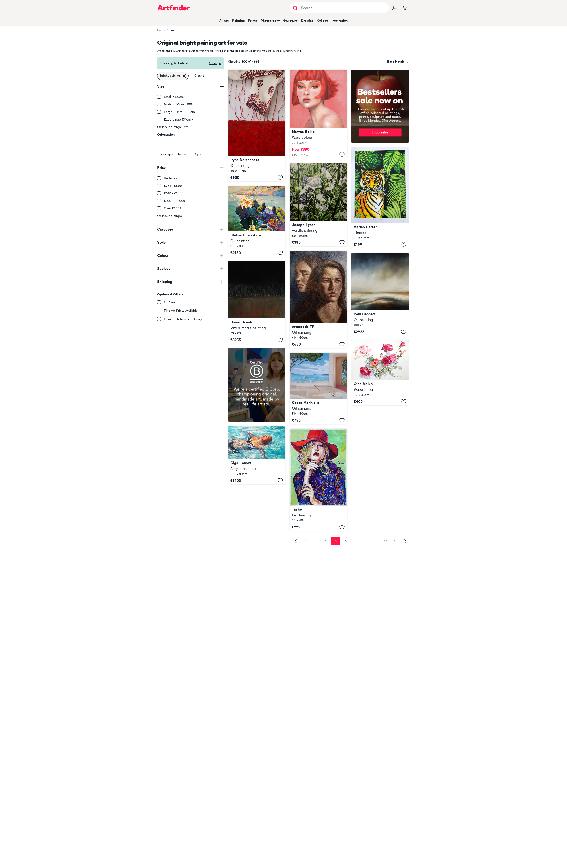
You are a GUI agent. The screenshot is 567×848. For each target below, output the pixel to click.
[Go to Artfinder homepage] (173, 7)
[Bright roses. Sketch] (380, 372)
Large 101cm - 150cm (179, 112)
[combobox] (398, 62)
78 (395, 611)
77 (385, 611)
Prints (252, 21)
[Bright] (318, 114)
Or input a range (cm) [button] (173, 127)
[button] (398, 62)
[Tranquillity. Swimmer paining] (256, 455)
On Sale (169, 302)
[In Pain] (256, 125)
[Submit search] (295, 7)
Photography (270, 21)
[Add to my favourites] (280, 177)
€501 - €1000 (173, 193)
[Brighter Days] (380, 294)
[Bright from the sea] (318, 388)
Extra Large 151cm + (179, 119)
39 (365, 611)
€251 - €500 (173, 186)
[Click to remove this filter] (184, 76)
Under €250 (172, 178)
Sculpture (290, 21)
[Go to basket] (404, 8)
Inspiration (340, 21)
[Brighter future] (318, 299)
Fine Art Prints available (181, 311)
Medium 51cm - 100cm (180, 104)
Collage (322, 21)
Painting (238, 21)
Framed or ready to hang (183, 319)
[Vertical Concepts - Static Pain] (256, 302)
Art (172, 30)
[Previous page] (295, 611)
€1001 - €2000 (174, 201)
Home (161, 30)
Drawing (307, 21)
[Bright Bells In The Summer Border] (318, 204)
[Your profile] (394, 8)
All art (224, 21)
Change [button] (215, 63)
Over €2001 (172, 208)
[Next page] (405, 611)
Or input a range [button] (169, 216)
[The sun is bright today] (256, 221)
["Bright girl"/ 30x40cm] (318, 480)
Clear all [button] (200, 76)
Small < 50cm (174, 97)
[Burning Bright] (380, 198)
